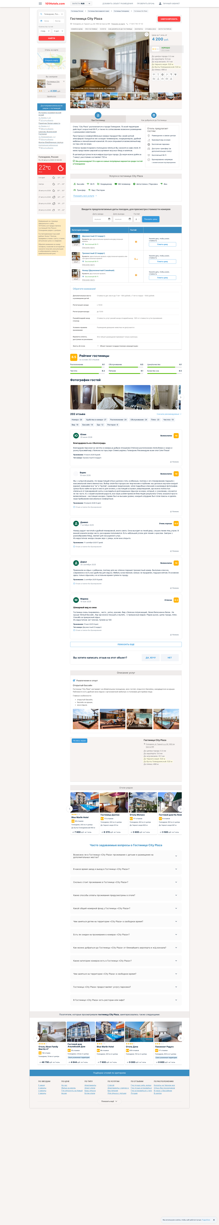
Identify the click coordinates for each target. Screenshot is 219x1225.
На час (64, 1085)
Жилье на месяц (68, 1088)
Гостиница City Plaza (53, 82)
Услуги (103, 29)
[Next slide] (181, 397)
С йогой (111, 1085)
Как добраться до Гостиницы (120, 29)
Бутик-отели (90, 1093)
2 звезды (42, 1093)
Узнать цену (162, 244)
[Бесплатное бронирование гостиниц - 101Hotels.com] (55, 3)
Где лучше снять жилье (141, 1085)
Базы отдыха (90, 1090)
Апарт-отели (90, 1088)
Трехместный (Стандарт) (93, 253)
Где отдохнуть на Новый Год (73, 1090)
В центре (158, 1093)
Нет (170, 657)
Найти (51, 38)
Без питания (113, 1090)
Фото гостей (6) (165, 29)
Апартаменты (90, 1085)
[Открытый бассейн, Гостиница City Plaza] (170, 96)
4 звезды (42, 1088)
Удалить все (51, 96)
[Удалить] (64, 81)
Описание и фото (88, 248)
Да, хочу (151, 657)
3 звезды (42, 1090)
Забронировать (169, 19)
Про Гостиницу (91, 29)
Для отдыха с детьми (117, 1093)
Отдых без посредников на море (168, 1088)
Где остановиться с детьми (143, 1090)
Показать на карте (118, 24)
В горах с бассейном (163, 1090)
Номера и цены (77, 29)
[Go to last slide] (69, 809)
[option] (109, 62)
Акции (64, 1093)
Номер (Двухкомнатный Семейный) (98, 270)
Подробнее (206, 1220)
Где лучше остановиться (141, 1088)
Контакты (139, 29)
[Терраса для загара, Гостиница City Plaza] (162, 96)
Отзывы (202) (150, 29)
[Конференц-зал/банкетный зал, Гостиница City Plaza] (90, 104)
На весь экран (79, 741)
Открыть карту (51, 60)
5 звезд (41, 1085)
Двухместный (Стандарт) (93, 236)
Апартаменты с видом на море (121, 1088)
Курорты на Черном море (165, 1085)
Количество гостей (46, 27)
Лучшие (134, 1093)
